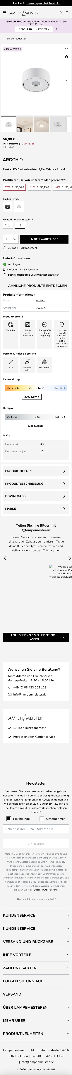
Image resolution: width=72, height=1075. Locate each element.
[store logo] (26, 12)
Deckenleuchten (16, 38)
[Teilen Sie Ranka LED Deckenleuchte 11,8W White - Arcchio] (66, 56)
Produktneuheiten (23, 1033)
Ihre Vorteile (17, 954)
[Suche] (61, 12)
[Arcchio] (21, 160)
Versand (12, 994)
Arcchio (40, 300)
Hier (41, 24)
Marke (10, 509)
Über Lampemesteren (25, 1007)
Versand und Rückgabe (28, 941)
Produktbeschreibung (24, 484)
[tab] (36, 915)
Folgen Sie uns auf (23, 981)
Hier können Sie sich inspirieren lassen (34, 637)
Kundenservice (19, 915)
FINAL (34, 29)
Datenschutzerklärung (45, 889)
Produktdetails (18, 471)
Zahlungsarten (20, 967)
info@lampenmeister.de (30, 694)
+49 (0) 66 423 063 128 (30, 687)
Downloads (15, 496)
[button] (8, 124)
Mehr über (14, 1020)
